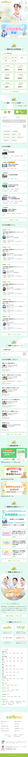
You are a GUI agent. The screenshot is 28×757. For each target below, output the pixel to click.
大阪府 (10, 669)
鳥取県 (3, 672)
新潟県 (3, 657)
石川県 (10, 657)
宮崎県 (21, 678)
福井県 (14, 657)
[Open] (21, 354)
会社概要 (15, 734)
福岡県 (3, 678)
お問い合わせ (17, 730)
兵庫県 (14, 669)
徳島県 (3, 675)
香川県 (7, 675)
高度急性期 (4, 696)
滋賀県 (3, 669)
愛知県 (10, 665)
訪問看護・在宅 (18, 702)
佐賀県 (7, 678)
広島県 (14, 672)
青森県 (7, 653)
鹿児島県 (3, 680)
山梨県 (18, 657)
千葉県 (18, 661)
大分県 (18, 678)
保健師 (12, 685)
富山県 (7, 657)
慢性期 (15, 696)
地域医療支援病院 (5, 701)
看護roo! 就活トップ (5, 721)
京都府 (7, 669)
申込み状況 (17, 723)
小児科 (3, 702)
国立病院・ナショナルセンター (7, 691)
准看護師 (8, 685)
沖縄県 (7, 680)
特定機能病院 (12, 701)
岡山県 (10, 672)
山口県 (18, 672)
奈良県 (18, 669)
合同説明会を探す (4, 726)
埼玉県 (14, 661)
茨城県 (3, 661)
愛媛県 (10, 675)
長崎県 (10, 678)
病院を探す (17, 726)
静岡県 (7, 665)
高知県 (14, 675)
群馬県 (10, 661)
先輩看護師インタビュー (20, 728)
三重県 (14, 665)
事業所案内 (21, 734)
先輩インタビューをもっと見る (14, 434)
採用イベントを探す (5, 728)
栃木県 (7, 661)
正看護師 (3, 685)
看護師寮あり (4, 704)
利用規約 (9, 736)
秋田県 (18, 653)
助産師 (15, 685)
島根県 (7, 672)
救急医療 (23, 701)
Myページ (3, 723)
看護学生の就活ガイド (5, 730)
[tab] (7, 112)
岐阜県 (3, 665)
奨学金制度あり (10, 704)
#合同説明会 (4, 527)
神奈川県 (3, 662)
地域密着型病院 (18, 701)
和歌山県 (21, 669)
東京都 (21, 661)
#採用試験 (14, 546)
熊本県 (14, 678)
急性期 (8, 696)
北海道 (3, 653)
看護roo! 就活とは (18, 721)
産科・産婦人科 (8, 702)
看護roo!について (8, 734)
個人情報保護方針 (17, 736)
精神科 (13, 702)
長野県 (21, 657)
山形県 (21, 653)
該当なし (19, 696)
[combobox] (7, 117)
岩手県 (10, 653)
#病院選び (14, 536)
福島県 (3, 654)
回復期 (12, 696)
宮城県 (14, 653)
